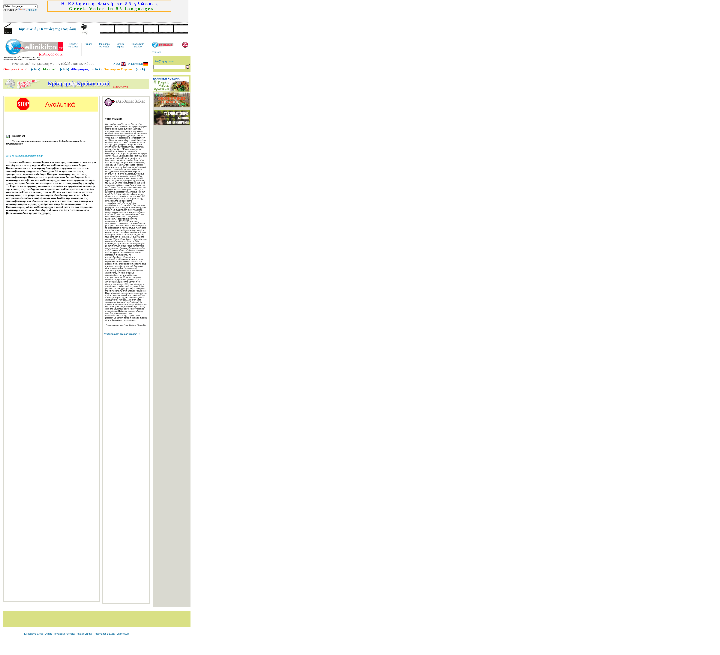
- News (116, 63)
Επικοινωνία (123, 634)
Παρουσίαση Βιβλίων (105, 634)
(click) (35, 69)
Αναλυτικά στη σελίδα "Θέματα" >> (122, 334)
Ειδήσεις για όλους (33, 634)
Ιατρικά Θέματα (84, 634)
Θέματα (48, 634)
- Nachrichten (134, 63)
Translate (31, 9)
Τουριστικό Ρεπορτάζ (65, 634)
